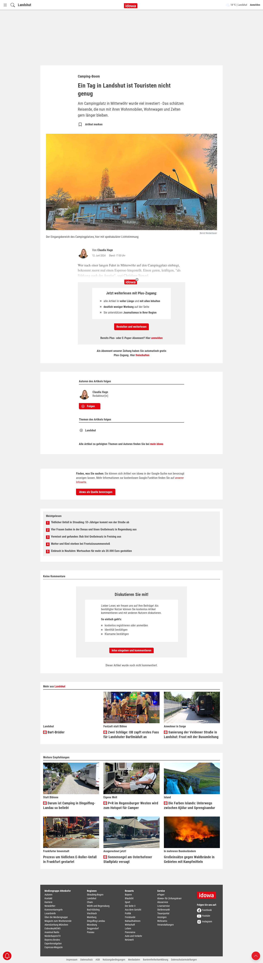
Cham (90, 902)
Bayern (128, 894)
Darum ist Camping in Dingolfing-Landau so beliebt (69, 805)
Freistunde (130, 917)
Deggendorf (93, 928)
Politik (128, 913)
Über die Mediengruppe (56, 917)
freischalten (142, 355)
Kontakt (48, 898)
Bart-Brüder (56, 732)
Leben (128, 928)
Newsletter (50, 905)
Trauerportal (163, 913)
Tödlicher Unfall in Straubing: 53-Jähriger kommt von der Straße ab (90, 522)
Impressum (71, 959)
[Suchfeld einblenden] (12, 5)
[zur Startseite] (207, 894)
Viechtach (92, 913)
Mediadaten (134, 959)
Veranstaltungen (165, 924)
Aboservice (162, 902)
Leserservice (163, 905)
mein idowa (156, 444)
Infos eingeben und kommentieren (131, 650)
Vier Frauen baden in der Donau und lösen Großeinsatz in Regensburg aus (94, 529)
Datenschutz (86, 959)
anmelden (157, 338)
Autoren (48, 894)
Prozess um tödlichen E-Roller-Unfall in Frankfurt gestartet (70, 859)
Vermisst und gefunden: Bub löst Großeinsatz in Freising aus (86, 536)
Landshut (24, 5)
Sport (127, 902)
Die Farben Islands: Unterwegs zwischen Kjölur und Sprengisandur (189, 805)
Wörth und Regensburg (98, 905)
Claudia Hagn (105, 250)
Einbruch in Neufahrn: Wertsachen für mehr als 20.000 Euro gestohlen (91, 551)
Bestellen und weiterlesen (131, 326)
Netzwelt (129, 939)
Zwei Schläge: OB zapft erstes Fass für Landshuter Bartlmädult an (131, 734)
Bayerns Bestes (52, 939)
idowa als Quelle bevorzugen (95, 492)
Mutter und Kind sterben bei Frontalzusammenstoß (80, 543)
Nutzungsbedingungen (114, 959)
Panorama (130, 932)
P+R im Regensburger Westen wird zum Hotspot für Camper (130, 805)
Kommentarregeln (54, 909)
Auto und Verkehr (133, 936)
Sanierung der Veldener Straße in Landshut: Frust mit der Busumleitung (191, 734)
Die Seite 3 (130, 905)
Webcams (162, 920)
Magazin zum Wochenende (58, 920)
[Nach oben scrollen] (256, 955)
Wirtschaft (130, 924)
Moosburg (92, 924)
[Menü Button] (5, 5)
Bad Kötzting (93, 909)
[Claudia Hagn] (84, 253)
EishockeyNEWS (52, 928)
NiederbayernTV (53, 936)
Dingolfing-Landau (96, 920)
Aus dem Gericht (133, 909)
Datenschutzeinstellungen (184, 959)
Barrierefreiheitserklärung (155, 959)
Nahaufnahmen (132, 920)
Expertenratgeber (53, 943)
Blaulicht (129, 898)
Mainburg (91, 917)
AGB (98, 959)
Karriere (48, 902)
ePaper (160, 894)
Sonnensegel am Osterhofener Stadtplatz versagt (127, 859)
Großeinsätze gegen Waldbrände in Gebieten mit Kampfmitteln (189, 859)
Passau (90, 932)
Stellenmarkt (163, 909)
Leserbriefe (50, 913)
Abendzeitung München (56, 924)
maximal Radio (52, 932)
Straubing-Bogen (95, 894)
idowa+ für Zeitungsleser (169, 898)
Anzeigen (162, 917)
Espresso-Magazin (54, 947)
